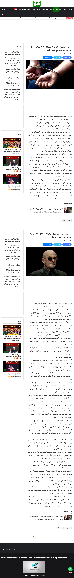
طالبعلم (62, 220)
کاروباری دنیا (42, 9)
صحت (28, 9)
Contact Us (11, 549)
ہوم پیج (70, 9)
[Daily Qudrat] (37, 3)
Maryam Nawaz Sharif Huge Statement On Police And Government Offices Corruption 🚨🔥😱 (12, 187)
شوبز (60, 9)
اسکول (68, 220)
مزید (71, 14)
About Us (4, 549)
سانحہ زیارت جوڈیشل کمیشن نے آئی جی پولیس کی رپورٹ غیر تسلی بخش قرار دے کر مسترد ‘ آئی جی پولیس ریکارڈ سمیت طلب (34, 18)
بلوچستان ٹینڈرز (22, 9)
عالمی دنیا (55, 9)
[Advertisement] (37, 31)
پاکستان (65, 9)
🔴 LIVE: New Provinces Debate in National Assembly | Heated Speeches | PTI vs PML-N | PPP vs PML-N (12, 151)
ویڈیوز (47, 9)
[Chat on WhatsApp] (70, 569)
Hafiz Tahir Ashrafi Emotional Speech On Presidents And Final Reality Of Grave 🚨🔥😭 (12, 169)
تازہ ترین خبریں (34, 9)
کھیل (50, 9)
